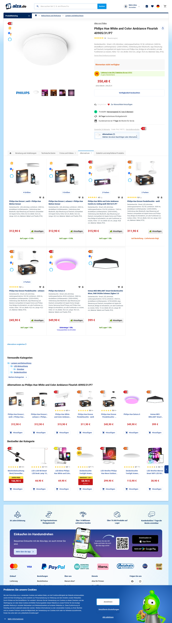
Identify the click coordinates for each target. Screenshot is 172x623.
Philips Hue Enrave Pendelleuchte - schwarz (26, 291)
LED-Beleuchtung (21, 366)
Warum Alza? (69, 581)
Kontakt (67, 586)
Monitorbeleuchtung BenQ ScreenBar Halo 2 (16, 472)
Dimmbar (20, 369)
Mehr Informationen (15, 619)
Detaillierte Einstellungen (109, 609)
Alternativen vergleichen (16, 344)
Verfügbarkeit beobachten (129, 93)
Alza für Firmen (98, 581)
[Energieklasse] (56, 392)
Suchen (102, 6)
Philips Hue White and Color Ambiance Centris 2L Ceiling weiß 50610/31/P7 (62, 415)
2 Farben (105, 192)
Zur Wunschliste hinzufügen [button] (121, 104)
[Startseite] (36, 15)
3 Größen (66, 192)
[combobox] (65, 6)
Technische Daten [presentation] (48, 153)
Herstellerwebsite (132, 129)
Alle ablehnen (108, 617)
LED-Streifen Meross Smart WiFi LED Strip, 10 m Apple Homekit (155, 472)
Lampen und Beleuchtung (74, 16)
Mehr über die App (23, 552)
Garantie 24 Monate (102, 129)
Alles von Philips (100, 23)
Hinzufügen (38, 231)
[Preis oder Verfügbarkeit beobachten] (43, 197)
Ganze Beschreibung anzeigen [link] (105, 55)
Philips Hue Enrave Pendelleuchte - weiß (143, 201)
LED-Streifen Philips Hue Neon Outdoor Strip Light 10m (109, 472)
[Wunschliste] (152, 6)
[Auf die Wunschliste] (40, 197)
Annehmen (108, 602)
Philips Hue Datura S (57, 291)
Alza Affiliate (97, 586)
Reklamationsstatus (45, 586)
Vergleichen (101, 104)
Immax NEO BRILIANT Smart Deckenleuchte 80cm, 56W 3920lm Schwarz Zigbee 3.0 (155, 415)
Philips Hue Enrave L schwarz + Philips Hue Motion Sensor (39, 415)
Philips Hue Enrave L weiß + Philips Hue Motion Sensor (16, 415)
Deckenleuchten (20, 372)
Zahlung (13, 586)
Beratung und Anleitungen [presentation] (25, 153)
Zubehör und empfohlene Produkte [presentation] (110, 153)
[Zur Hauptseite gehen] (16, 6)
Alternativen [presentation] (86, 153)
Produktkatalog (11, 16)
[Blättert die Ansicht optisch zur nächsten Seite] (166, 469)
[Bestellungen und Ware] (146, 6)
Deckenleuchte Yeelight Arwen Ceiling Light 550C (132, 472)
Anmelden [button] (132, 7)
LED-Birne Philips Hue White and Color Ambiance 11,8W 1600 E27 (62, 472)
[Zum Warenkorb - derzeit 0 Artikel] (164, 6)
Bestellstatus (42, 581)
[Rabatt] (79, 453)
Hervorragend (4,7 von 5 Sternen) (120, 112)
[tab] (10, 153)
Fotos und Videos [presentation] (68, 153)
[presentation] (10, 153)
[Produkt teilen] (163, 28)
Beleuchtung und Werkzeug (51, 16)
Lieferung (14, 581)
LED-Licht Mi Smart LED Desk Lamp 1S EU (39, 472)
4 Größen (27, 192)
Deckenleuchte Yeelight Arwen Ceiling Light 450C (85, 472)
